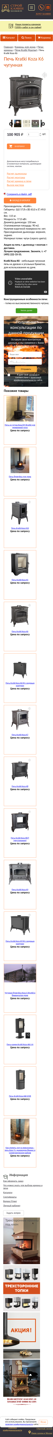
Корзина (45, 37)
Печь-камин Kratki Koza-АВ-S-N (20, 1044)
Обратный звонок (44, 1428)
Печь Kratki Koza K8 (20, 786)
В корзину (20, 146)
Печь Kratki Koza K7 (20, 735)
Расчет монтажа (16, 177)
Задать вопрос (13, 1213)
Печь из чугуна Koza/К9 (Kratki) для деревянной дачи (20, 426)
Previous (10, 124)
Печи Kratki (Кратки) (26, 50)
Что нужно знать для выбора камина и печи (23, 1187)
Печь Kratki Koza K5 (20, 580)
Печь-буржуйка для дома (20, 477)
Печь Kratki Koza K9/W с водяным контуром (20, 942)
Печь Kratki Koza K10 (20, 528)
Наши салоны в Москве (41, 1433)
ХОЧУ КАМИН (43, 13)
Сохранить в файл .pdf (19, 194)
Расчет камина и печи (19, 181)
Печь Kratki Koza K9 (20, 890)
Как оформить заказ (13, 1181)
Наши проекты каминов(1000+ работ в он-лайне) (28, 26)
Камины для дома (25, 47)
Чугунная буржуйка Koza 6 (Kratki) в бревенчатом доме (20, 994)
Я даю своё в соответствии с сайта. (28, 377)
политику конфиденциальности (19, 1424)
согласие (33, 375)
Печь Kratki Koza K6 (20, 632)
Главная (8, 47)
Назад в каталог (21, 200)
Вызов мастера (15, 185)
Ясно (43, 1422)
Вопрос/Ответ (10, 1201)
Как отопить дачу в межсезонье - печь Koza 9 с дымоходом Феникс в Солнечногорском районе (20, 1150)
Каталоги (7, 1193)
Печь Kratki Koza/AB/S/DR (20, 1096)
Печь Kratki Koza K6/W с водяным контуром (20, 684)
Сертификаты (10, 1197)
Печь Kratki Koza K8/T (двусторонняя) (20, 839)
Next (42, 124)
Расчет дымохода (17, 173)
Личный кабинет (11, 1206)
